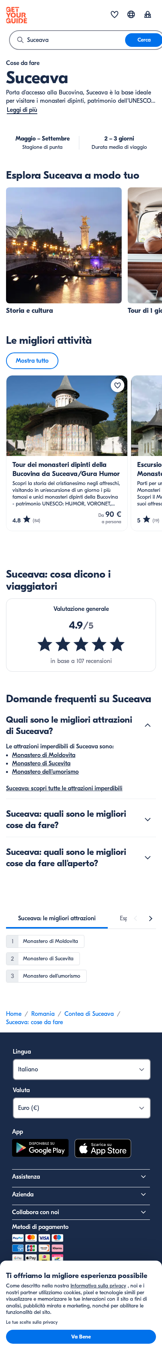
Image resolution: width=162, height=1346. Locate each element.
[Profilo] (147, 15)
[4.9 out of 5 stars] (81, 644)
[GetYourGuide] (16, 15)
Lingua (22, 1051)
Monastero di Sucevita (41, 763)
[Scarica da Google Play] (40, 1149)
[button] (64, 251)
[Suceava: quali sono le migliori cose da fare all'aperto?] (147, 857)
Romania (43, 1014)
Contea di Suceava (89, 1014)
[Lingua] (131, 14)
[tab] (57, 918)
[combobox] (67, 40)
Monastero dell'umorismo (45, 771)
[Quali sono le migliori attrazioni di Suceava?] (147, 725)
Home (13, 1014)
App (17, 1131)
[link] (64, 251)
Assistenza (26, 1176)
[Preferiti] (114, 15)
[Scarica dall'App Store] (103, 1149)
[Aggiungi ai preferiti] (117, 385)
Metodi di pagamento (40, 1227)
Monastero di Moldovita (43, 755)
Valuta (21, 1090)
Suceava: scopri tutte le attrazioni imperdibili (64, 788)
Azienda (23, 1194)
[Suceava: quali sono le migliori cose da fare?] (147, 819)
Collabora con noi (35, 1212)
